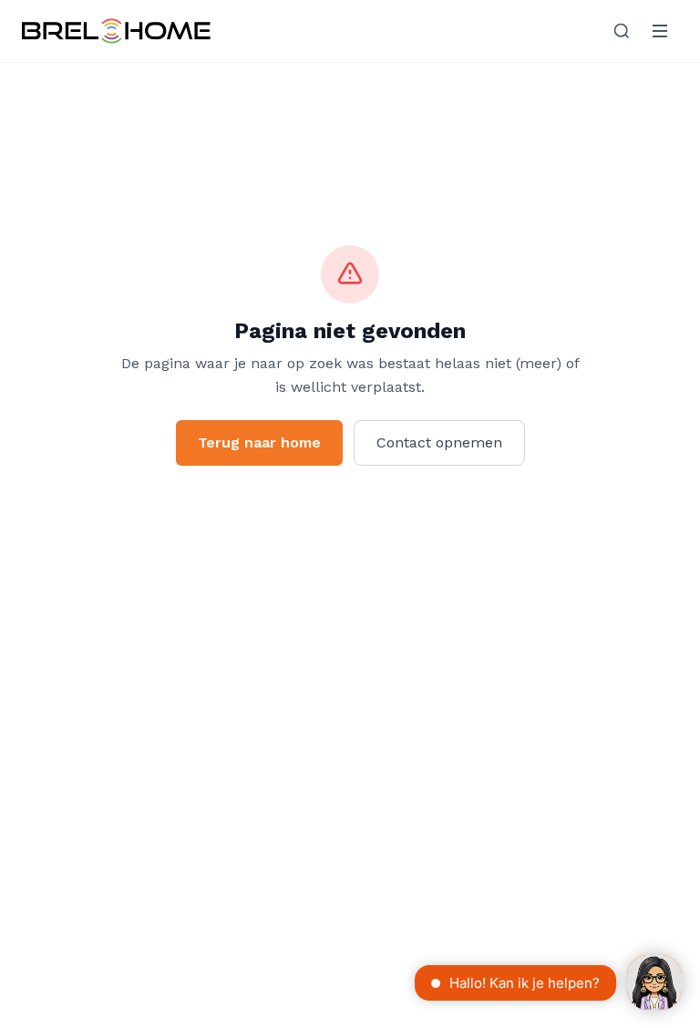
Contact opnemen (439, 442)
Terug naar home (259, 442)
